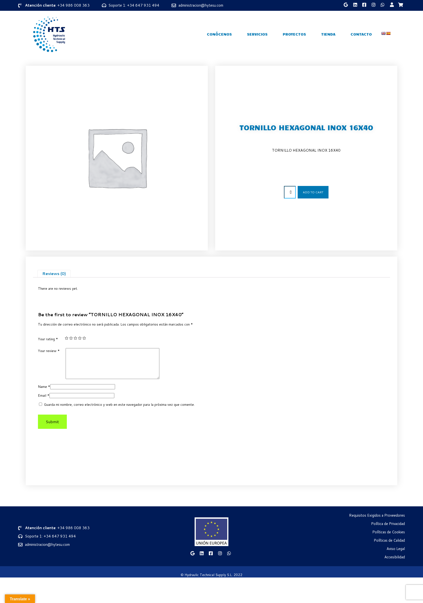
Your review (49, 350)
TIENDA (328, 34)
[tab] (54, 273)
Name (44, 386)
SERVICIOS (257, 34)
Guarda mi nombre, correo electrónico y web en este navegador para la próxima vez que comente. (119, 404)
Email (43, 395)
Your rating (48, 339)
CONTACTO (361, 34)
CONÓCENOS (219, 34)
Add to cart (313, 192)
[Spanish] (388, 33)
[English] (383, 33)
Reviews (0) (54, 273)
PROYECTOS (294, 34)
